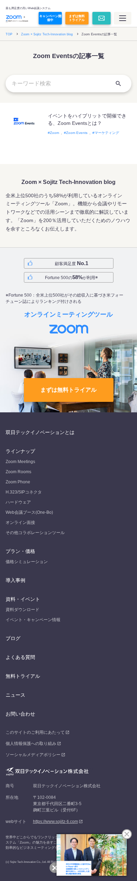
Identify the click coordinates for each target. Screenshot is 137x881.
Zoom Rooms (18, 471)
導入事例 (15, 580)
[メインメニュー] (122, 18)
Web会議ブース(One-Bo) (29, 512)
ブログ (13, 638)
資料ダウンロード (22, 609)
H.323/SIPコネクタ (24, 492)
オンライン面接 (20, 522)
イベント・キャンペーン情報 (33, 619)
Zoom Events (76, 133)
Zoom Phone (18, 481)
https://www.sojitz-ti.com (55, 821)
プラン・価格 (20, 551)
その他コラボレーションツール (35, 532)
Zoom (54, 133)
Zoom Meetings (20, 461)
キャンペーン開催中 (50, 18)
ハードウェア (18, 502)
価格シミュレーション (27, 561)
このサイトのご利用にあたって (35, 732)
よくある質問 (20, 657)
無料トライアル (23, 676)
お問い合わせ (20, 714)
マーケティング (106, 133)
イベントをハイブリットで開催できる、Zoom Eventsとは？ (87, 119)
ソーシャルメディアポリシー (33, 755)
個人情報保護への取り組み (31, 743)
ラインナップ (20, 451)
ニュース (15, 695)
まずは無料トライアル (77, 18)
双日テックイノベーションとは (40, 432)
